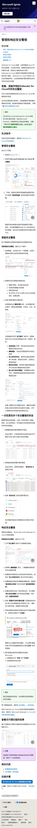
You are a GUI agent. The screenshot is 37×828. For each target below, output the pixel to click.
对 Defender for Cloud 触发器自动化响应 (17, 782)
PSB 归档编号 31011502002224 (11, 814)
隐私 (25, 814)
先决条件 (5, 52)
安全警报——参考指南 (26, 705)
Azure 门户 (14, 155)
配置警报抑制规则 (11, 769)
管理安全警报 (7, 55)
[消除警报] (33, 3)
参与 (26, 820)
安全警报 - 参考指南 (11, 772)
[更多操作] (33, 34)
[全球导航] (2, 21)
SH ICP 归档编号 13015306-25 (11, 811)
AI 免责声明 (5, 820)
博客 (19, 820)
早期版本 (13, 820)
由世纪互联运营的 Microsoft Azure (12, 817)
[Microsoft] (18, 21)
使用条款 (23, 822)
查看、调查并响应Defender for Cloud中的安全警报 (18, 49)
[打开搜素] (35, 21)
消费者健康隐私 (12, 822)
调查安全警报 (7, 57)
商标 (29, 822)
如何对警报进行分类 (12, 106)
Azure (4, 34)
